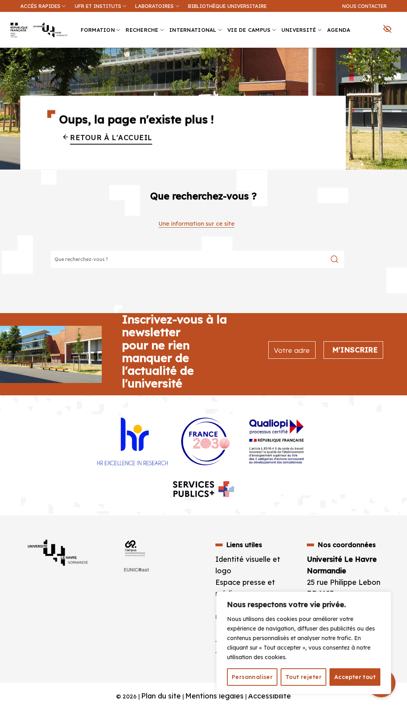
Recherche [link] (142, 30)
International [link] (192, 30)
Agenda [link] (339, 30)
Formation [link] (98, 30)
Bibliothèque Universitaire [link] (227, 6)
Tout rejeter (303, 677)
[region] (303, 643)
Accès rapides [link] (40, 6)
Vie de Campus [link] (248, 30)
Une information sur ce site (197, 223)
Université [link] (298, 30)
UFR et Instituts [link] (98, 6)
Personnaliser (252, 677)
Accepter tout (355, 677)
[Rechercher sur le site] (334, 259)
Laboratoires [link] (154, 6)
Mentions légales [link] (214, 695)
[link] (396, 54)
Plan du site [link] (161, 695)
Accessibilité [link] (269, 695)
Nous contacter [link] (364, 6)
